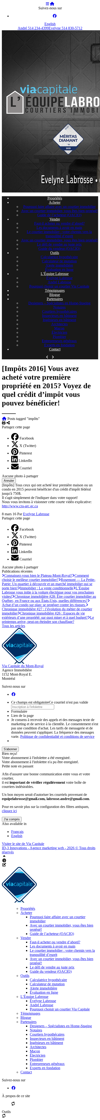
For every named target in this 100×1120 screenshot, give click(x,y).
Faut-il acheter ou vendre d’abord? (59, 223)
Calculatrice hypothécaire (59, 257)
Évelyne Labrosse (59, 278)
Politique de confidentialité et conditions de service (57, 737)
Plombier (59, 337)
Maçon (59, 328)
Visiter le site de (23, 844)
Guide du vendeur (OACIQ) (59, 249)
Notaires (59, 307)
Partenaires (55, 299)
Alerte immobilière (59, 265)
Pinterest (25, 453)
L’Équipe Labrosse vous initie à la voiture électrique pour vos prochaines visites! (48, 592)
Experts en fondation (59, 345)
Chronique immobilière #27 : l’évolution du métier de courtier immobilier (47, 611)
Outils (54, 253)
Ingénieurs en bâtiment (59, 320)
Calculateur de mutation (59, 261)
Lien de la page (22, 716)
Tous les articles (13, 626)
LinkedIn (25, 461)
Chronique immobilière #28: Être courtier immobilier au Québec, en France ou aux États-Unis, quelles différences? (49, 598)
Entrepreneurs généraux (59, 341)
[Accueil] (52, 4)
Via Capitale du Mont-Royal (22, 666)
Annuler (9, 480)
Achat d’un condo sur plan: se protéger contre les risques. (44, 605)
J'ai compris (12, 819)
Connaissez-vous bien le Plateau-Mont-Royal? (38, 575)
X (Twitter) (28, 446)
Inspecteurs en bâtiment (59, 316)
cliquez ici (9, 811)
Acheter (54, 202)
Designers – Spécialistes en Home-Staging (59, 303)
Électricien (59, 332)
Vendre (55, 219)
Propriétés (54, 198)
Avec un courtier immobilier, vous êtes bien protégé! (59, 211)
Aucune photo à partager (20, 476)
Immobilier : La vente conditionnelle (46, 588)
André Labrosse (59, 282)
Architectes (59, 324)
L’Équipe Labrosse (55, 274)
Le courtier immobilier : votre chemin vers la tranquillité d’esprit (59, 234)
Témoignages (55, 290)
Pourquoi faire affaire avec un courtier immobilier (59, 207)
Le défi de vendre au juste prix (59, 244)
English (50, 24)
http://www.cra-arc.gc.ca (20, 506)
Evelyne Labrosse (36, 514)
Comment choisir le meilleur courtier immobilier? (45, 578)
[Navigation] (47, 4)
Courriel (26, 468)
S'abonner (10, 749)
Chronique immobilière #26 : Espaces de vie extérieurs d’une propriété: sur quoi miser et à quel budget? (45, 615)
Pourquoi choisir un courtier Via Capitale (59, 286)
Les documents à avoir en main (59, 228)
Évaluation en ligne (59, 269)
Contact (54, 349)
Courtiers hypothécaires (59, 311)
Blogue (54, 295)
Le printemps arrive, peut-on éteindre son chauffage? (48, 619)
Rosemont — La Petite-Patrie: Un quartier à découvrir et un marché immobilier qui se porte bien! (48, 584)
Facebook (27, 438)
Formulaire (19, 711)
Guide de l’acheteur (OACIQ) (59, 215)
